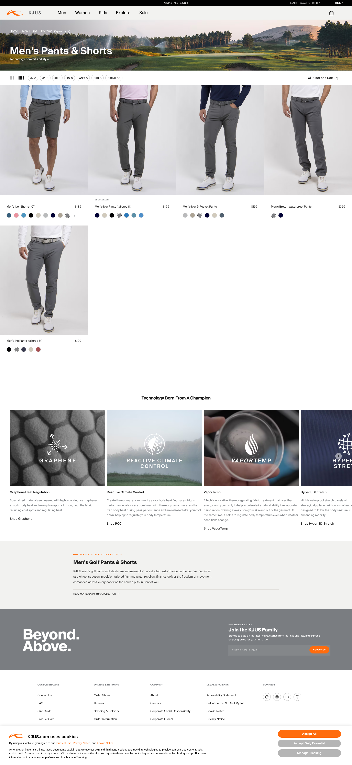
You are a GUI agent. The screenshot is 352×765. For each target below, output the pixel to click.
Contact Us (44, 695)
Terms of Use (63, 743)
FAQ (40, 703)
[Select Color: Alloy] (45, 215)
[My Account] (323, 13)
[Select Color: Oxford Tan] (60, 215)
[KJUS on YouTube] (287, 697)
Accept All (309, 733)
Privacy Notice (81, 743)
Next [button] (338, 456)
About (154, 695)
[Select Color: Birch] (38, 215)
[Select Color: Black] (31, 215)
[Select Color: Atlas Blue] (133, 215)
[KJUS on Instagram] (277, 697)
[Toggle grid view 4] (21, 78)
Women (82, 12)
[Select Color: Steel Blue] (221, 215)
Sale (143, 12)
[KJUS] (24, 13)
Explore (123, 12)
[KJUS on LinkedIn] (297, 697)
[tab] (332, 13)
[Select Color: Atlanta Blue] (53, 215)
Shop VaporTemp (216, 528)
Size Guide (44, 711)
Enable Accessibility (304, 3)
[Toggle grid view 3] (12, 78)
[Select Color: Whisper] (16, 215)
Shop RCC (114, 523)
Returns (99, 703)
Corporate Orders (161, 719)
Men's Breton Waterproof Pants (291, 206)
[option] (58, 465)
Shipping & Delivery (106, 711)
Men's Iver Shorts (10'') (21, 206)
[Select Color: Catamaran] (126, 215)
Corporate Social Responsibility (170, 711)
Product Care (46, 719)
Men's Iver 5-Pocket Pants (200, 206)
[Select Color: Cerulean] (141, 215)
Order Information (105, 719)
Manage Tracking (309, 753)
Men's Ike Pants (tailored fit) (24, 340)
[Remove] (35, 78)
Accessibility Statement (221, 695)
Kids (103, 12)
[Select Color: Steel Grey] (67, 215)
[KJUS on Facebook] (267, 697)
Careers (155, 703)
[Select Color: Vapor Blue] (23, 215)
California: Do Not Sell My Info (226, 703)
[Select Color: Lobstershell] (38, 349)
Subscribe (321, 650)
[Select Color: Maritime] (9, 215)
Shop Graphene (21, 518)
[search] (315, 13)
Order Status (102, 695)
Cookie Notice (105, 743)
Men (62, 12)
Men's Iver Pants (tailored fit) (113, 206)
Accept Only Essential (309, 743)
